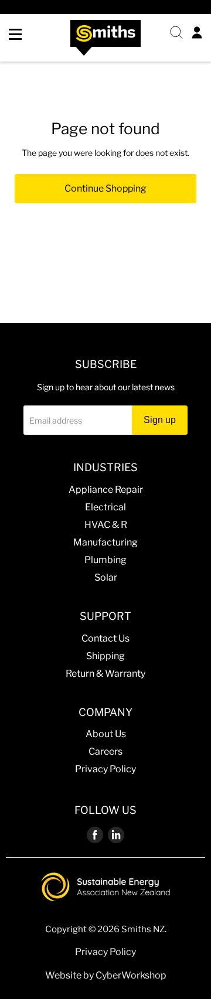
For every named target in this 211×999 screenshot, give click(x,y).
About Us (106, 733)
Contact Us (105, 638)
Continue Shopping (105, 188)
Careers (105, 751)
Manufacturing (105, 542)
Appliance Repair (106, 489)
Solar (105, 577)
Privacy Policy (105, 769)
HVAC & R (105, 524)
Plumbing (105, 559)
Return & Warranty (105, 673)
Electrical (105, 507)
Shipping (105, 656)
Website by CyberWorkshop (105, 975)
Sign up (160, 420)
